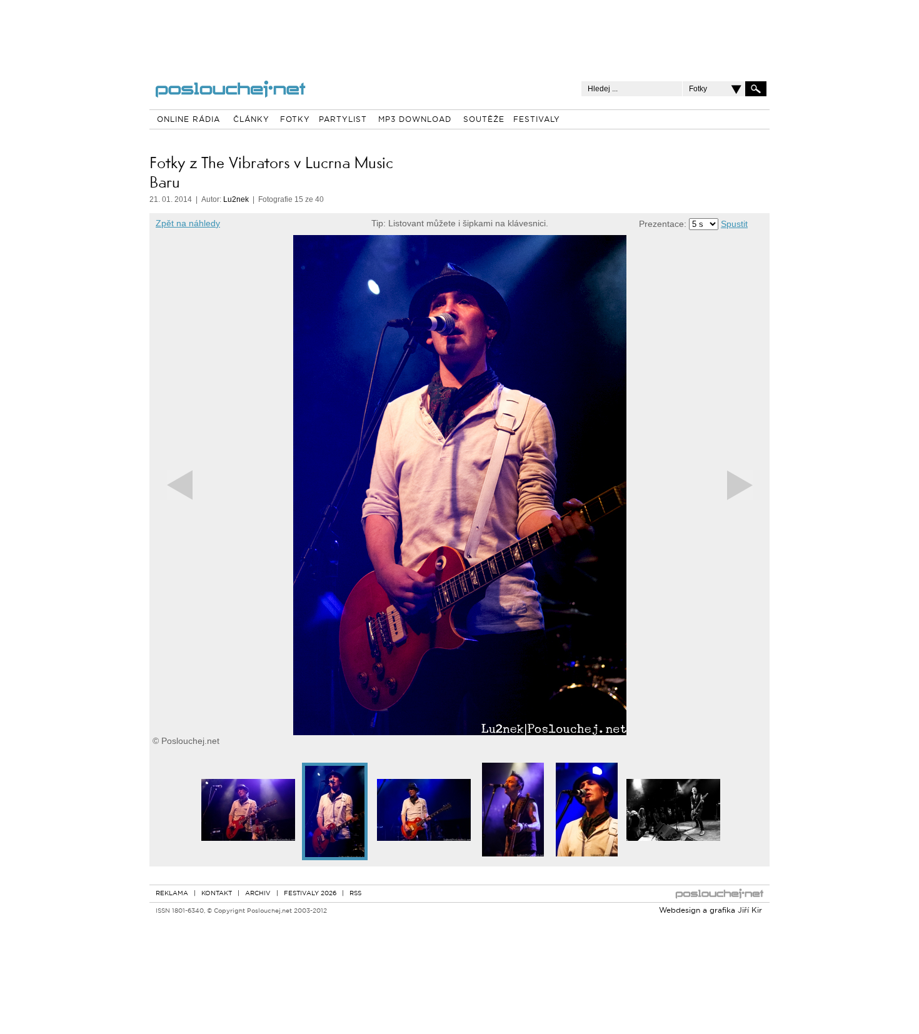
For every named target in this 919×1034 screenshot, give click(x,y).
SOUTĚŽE (484, 120)
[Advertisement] (459, 31)
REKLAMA (172, 894)
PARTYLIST (343, 120)
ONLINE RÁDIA (188, 120)
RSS (355, 894)
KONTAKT (216, 894)
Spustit (734, 224)
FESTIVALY (536, 120)
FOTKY (295, 120)
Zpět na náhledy (188, 223)
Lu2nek (236, 199)
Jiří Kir (750, 911)
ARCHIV (258, 894)
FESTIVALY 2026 (310, 894)
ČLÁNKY (251, 120)
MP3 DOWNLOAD (414, 120)
